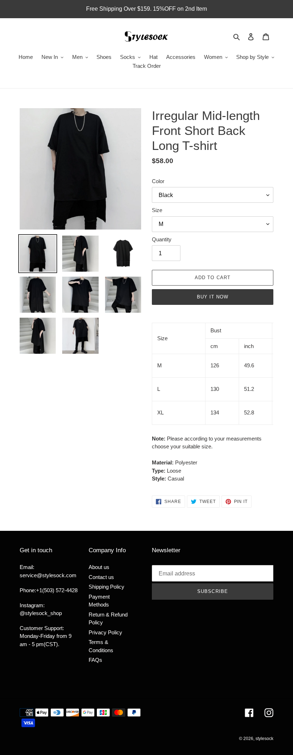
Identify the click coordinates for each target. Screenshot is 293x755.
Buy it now (212, 297)
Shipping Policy (106, 587)
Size (157, 210)
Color (158, 181)
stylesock (264, 738)
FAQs (95, 660)
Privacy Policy (105, 632)
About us (99, 567)
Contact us (101, 577)
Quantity (162, 239)
